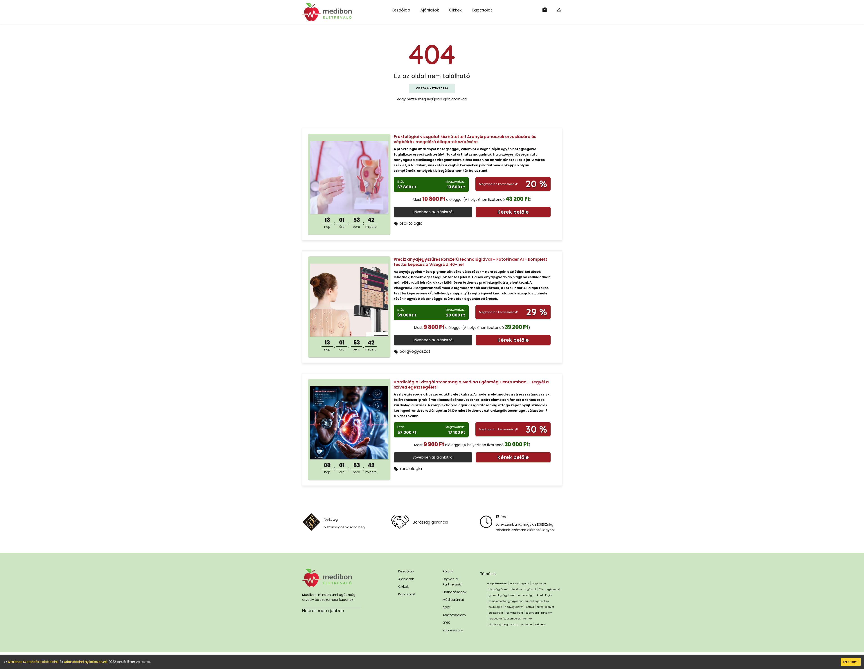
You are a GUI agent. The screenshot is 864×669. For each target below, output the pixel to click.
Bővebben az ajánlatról (432, 212)
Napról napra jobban (323, 610)
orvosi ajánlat (545, 607)
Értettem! (850, 662)
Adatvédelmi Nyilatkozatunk (86, 662)
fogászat (530, 589)
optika (530, 607)
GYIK (446, 622)
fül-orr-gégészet (549, 589)
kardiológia (410, 468)
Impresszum (453, 630)
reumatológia (514, 613)
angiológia (539, 583)
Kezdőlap (401, 10)
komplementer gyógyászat (505, 601)
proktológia (411, 223)
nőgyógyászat (514, 607)
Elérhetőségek (454, 592)
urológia (526, 624)
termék (527, 618)
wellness (540, 624)
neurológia (495, 607)
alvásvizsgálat (519, 583)
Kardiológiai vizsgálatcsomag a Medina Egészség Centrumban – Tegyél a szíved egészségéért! (471, 384)
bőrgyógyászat (414, 351)
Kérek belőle (513, 212)
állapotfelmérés (497, 583)
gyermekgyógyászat (501, 595)
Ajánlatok (429, 10)
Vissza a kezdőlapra (432, 88)
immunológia (526, 595)
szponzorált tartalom (539, 613)
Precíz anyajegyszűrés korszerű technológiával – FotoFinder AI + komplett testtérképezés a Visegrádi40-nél (470, 261)
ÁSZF (446, 607)
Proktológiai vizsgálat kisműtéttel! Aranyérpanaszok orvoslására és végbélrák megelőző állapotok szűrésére (465, 139)
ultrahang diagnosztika (503, 624)
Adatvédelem (454, 614)
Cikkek (455, 10)
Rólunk (448, 571)
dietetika (516, 589)
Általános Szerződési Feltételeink (33, 662)
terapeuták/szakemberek (504, 618)
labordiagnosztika (537, 601)
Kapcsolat (482, 10)
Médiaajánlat (453, 599)
